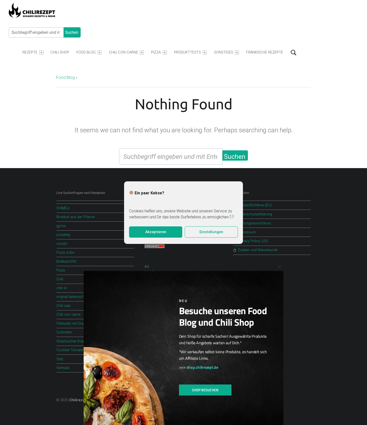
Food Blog (86, 52)
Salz (59, 359)
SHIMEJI (62, 208)
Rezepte (29, 52)
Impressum (247, 232)
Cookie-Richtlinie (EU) (255, 205)
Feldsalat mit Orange (72, 323)
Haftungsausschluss (254, 223)
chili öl (61, 288)
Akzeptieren (155, 232)
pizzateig (63, 235)
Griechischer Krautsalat (75, 341)
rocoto (61, 244)
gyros (61, 226)
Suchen (71, 32)
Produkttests (187, 52)
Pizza (156, 52)
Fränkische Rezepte (264, 52)
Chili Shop (59, 52)
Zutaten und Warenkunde (257, 250)
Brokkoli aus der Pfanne (75, 217)
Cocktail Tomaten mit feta (77, 350)
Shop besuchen (205, 389)
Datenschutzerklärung (255, 214)
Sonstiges (223, 52)
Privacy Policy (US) (253, 241)
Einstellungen (211, 232)
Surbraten (64, 332)
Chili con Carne (123, 52)
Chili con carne (68, 314)
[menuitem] (32, 53)
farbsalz (62, 368)
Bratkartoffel (66, 261)
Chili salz (63, 306)
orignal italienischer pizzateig (79, 297)
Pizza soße (65, 252)
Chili (59, 279)
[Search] (293, 53)
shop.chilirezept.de (202, 367)
